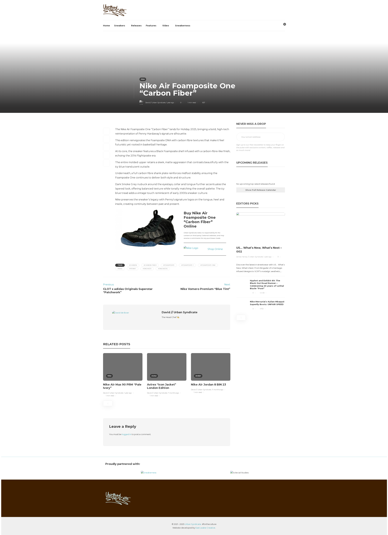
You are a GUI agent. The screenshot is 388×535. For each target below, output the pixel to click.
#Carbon (133, 265)
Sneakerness (182, 25)
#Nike (120, 269)
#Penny (132, 269)
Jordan (198, 376)
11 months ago (217, 390)
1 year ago (170, 102)
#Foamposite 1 (187, 265)
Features (151, 25)
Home (106, 25)
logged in (126, 434)
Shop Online (215, 249)
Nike (143, 79)
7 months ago (173, 393)
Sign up (279, 137)
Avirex (154, 376)
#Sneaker (147, 269)
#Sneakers (162, 269)
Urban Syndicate (193, 524)
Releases (136, 25)
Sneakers (119, 25)
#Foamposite (168, 265)
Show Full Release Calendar (260, 190)
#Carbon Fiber (150, 265)
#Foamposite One (208, 265)
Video (165, 25)
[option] (123, 375)
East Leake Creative (205, 528)
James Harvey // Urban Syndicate (249, 257)
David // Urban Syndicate (155, 102)
